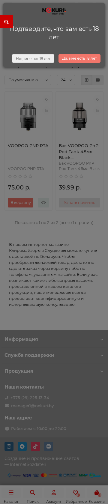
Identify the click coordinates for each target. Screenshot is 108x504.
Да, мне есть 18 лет (79, 58)
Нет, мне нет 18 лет (33, 58)
